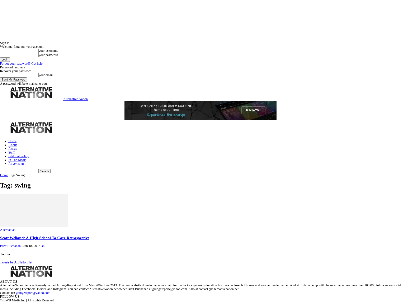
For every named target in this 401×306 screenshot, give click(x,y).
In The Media (17, 160)
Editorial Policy (18, 156)
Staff (11, 152)
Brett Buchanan (10, 246)
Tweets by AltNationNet (16, 262)
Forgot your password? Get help (21, 63)
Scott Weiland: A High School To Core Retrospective (44, 238)
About (12, 145)
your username (48, 50)
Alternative (7, 230)
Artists (12, 148)
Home (12, 141)
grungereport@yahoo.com (33, 293)
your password (48, 55)
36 (42, 246)
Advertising (16, 163)
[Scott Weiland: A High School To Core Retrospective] (34, 226)
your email (46, 75)
